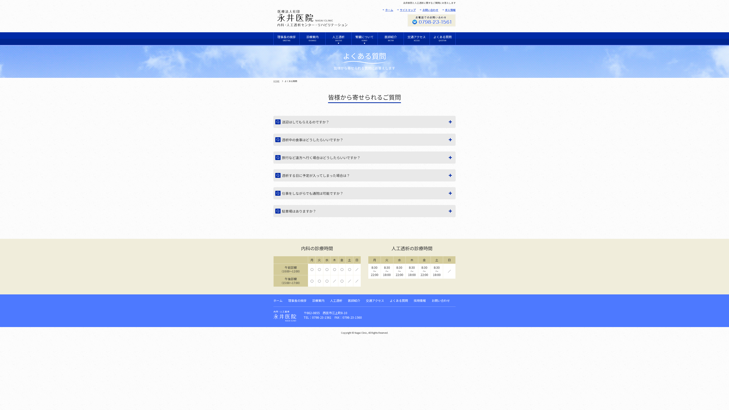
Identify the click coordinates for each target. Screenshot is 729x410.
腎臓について (364, 38)
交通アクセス (417, 38)
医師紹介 (391, 38)
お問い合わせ (430, 10)
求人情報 (450, 10)
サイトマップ (408, 10)
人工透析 (338, 38)
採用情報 (420, 300)
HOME (276, 81)
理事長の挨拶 (286, 38)
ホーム (389, 10)
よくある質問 (442, 38)
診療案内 (312, 38)
